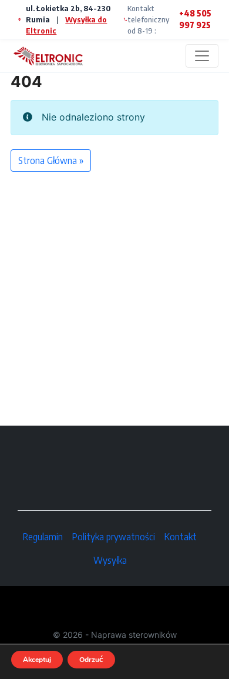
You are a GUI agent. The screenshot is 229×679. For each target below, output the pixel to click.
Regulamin (43, 537)
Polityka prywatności (113, 537)
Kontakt (180, 537)
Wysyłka (110, 560)
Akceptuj (37, 659)
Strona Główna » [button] (50, 160)
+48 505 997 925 (195, 19)
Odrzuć (91, 659)
